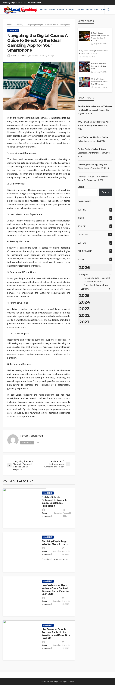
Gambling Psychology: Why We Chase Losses (54, 542)
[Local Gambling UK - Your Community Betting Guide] (20, 9)
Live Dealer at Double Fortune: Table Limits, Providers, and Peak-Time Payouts (56, 633)
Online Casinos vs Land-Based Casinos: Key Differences (99, 81)
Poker (103, 10)
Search (81, 186)
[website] (37, 442)
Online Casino (92, 10)
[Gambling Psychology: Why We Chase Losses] (21, 552)
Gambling (70, 10)
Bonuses (60, 10)
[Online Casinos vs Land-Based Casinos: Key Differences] (84, 82)
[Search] (108, 9)
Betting (43, 10)
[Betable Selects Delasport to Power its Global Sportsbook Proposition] (24, 508)
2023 (84, 308)
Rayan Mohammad (18, 56)
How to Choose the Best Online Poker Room (98, 66)
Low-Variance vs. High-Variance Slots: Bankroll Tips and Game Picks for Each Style (55, 589)
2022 (84, 315)
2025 (84, 295)
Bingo (52, 10)
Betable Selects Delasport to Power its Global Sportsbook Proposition (54, 501)
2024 (84, 302)
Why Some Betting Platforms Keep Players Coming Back (93, 52)
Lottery (80, 10)
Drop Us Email (34, 2)
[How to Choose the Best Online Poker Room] (84, 66)
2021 (84, 321)
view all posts (27, 442)
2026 (84, 267)
